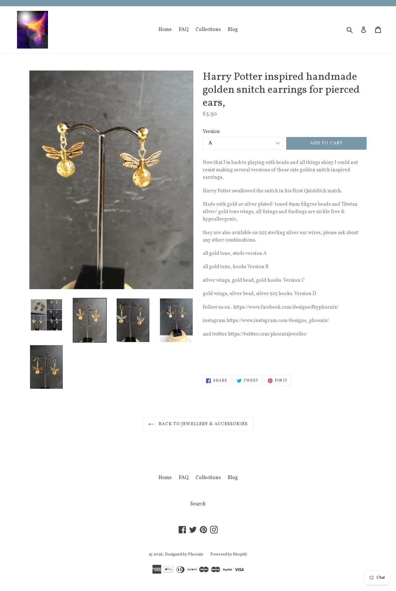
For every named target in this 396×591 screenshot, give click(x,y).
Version (211, 131)
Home (165, 29)
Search (198, 504)
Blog (233, 29)
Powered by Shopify (228, 554)
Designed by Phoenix (184, 554)
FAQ (183, 29)
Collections (208, 29)
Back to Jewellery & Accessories (202, 424)
